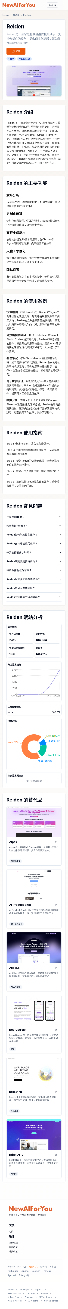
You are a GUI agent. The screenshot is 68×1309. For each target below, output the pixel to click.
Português (13, 1271)
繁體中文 (33, 1266)
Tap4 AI (38, 1289)
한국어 (43, 1266)
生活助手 (15, 1111)
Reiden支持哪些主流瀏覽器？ (23, 597)
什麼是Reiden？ (15, 516)
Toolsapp (24, 1289)
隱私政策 (13, 1247)
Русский (12, 1275)
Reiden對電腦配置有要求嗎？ (23, 579)
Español (25, 1271)
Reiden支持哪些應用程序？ (22, 543)
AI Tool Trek (13, 1297)
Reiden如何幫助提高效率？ (22, 534)
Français (47, 1271)
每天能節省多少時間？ (19, 552)
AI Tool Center (45, 1297)
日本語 (52, 1266)
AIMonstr (29, 1297)
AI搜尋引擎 (15, 861)
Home (6, 15)
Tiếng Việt (24, 1275)
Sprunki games (51, 1301)
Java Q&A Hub (14, 1293)
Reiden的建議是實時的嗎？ (22, 561)
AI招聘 (14, 1174)
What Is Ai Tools (15, 1301)
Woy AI (11, 1289)
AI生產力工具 (24, 59)
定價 (11, 1231)
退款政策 (13, 1251)
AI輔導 (16, 15)
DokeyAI (31, 1293)
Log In (52, 5)
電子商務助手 (16, 924)
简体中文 (21, 1266)
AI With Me (33, 1301)
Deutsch (36, 1271)
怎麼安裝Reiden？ (17, 525)
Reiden (27, 15)
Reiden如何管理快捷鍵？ (20, 588)
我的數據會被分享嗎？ (19, 570)
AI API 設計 (16, 987)
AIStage (44, 1293)
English (11, 1266)
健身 (13, 1049)
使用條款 (13, 1242)
